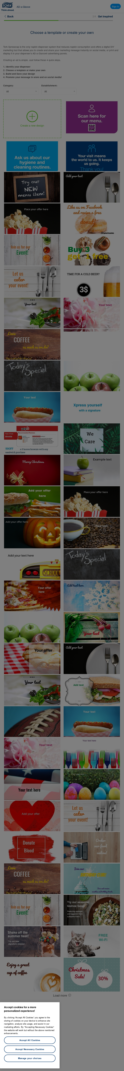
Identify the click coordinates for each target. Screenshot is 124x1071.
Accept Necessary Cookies (29, 1049)
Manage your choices (29, 1058)
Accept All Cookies (29, 1040)
